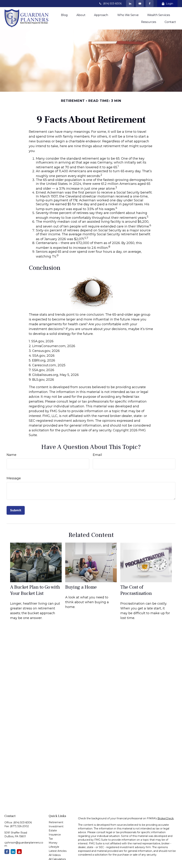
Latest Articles (57, 851)
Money (53, 842)
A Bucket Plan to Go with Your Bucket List (35, 590)
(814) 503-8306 (112, 3)
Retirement (56, 822)
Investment (56, 826)
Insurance (55, 834)
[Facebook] (150, 3)
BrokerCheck (165, 818)
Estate (53, 830)
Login (169, 3)
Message (14, 478)
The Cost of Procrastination (136, 590)
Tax (51, 838)
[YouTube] (140, 3)
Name (11, 455)
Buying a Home (81, 587)
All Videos (55, 855)
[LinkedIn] (130, 3)
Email (97, 455)
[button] (64, 15)
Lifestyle (54, 846)
